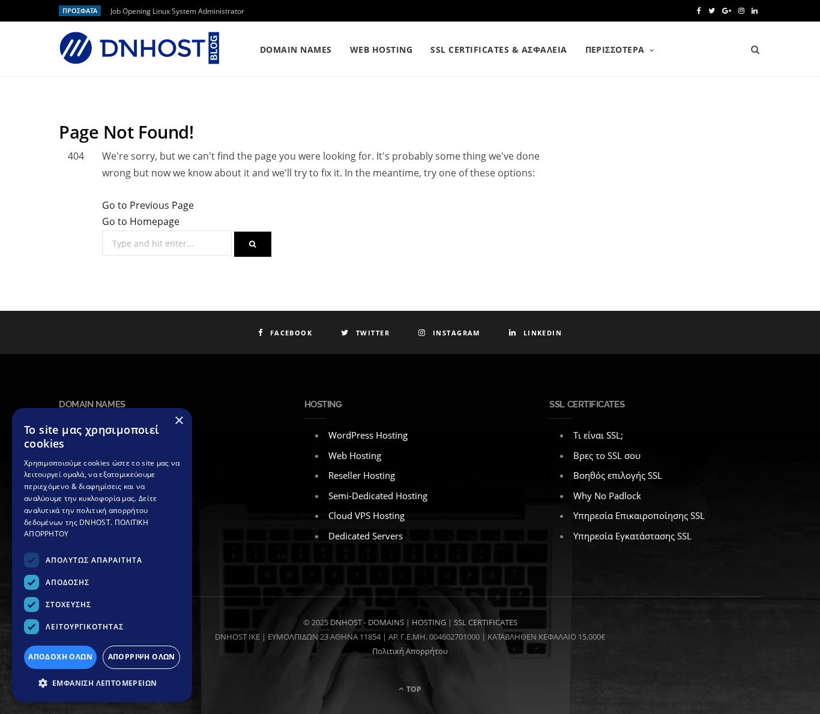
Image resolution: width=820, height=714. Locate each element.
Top (413, 689)
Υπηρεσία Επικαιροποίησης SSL (639, 515)
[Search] (755, 50)
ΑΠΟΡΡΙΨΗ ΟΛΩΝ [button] (141, 657)
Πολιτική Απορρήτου (410, 651)
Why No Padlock (607, 496)
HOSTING (429, 622)
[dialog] (102, 555)
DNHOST (346, 622)
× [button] (178, 420)
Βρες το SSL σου (607, 455)
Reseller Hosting (361, 475)
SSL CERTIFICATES (485, 622)
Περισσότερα (615, 49)
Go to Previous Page (148, 205)
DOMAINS (386, 622)
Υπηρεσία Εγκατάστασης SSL (632, 536)
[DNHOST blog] (140, 49)
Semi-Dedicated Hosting (377, 496)
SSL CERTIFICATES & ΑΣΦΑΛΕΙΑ (498, 49)
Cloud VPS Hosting (366, 515)
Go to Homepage (140, 221)
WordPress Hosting (368, 435)
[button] (102, 683)
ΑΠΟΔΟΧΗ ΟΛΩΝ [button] (60, 657)
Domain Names (296, 49)
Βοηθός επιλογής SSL (617, 475)
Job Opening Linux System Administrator (177, 11)
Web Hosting (381, 49)
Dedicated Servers (365, 536)
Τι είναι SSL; (598, 435)
